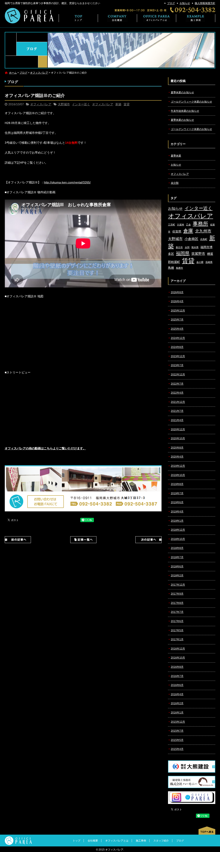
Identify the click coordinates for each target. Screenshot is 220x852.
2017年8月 (177, 602)
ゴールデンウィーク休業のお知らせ (191, 101)
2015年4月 (177, 749)
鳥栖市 (179, 268)
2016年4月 (177, 694)
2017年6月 (177, 621)
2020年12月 (178, 429)
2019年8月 (177, 484)
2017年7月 (177, 611)
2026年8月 (177, 292)
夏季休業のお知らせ (182, 92)
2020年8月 (177, 447)
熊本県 (195, 247)
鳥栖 (171, 267)
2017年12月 (178, 584)
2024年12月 (178, 338)
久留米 (180, 224)
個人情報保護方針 (205, 3)
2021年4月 (177, 420)
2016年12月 (178, 648)
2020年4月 (177, 456)
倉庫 (188, 231)
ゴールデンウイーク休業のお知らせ (191, 129)
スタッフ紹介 (161, 840)
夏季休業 (176, 155)
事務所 (200, 224)
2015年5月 (177, 740)
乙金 (188, 224)
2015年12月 (178, 721)
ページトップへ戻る (207, 830)
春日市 (179, 247)
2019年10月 (178, 475)
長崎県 (208, 262)
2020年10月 (178, 438)
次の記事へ (148, 539)
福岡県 (182, 253)
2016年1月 (177, 712)
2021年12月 (178, 401)
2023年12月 (178, 356)
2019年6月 (177, 502)
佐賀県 (176, 231)
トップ (78, 18)
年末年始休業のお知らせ (185, 110)
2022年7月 (177, 383)
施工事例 (195, 18)
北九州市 (203, 231)
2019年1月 (177, 520)
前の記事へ (18, 539)
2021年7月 (177, 410)
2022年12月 (178, 374)
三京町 (171, 224)
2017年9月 (177, 593)
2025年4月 (177, 328)
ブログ (171, 3)
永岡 (187, 247)
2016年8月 (177, 666)
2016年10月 (178, 657)
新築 (118, 104)
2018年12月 (178, 529)
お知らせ (185, 3)
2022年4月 (177, 392)
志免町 (203, 239)
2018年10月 (178, 539)
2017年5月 (177, 630)
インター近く (81, 104)
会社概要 (117, 18)
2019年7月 (177, 493)
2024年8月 (177, 347)
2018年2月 (177, 575)
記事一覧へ (83, 539)
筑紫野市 (198, 253)
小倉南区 (191, 239)
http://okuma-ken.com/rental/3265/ (67, 182)
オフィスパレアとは (156, 18)
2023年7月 (177, 365)
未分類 (175, 182)
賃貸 (127, 104)
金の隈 (199, 262)
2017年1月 (177, 639)
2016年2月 (177, 703)
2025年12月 (178, 310)
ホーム (13, 72)
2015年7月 (177, 730)
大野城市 (64, 104)
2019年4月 (177, 511)
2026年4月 (177, 301)
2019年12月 (178, 465)
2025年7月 (177, 319)
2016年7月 (177, 676)
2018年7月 (177, 557)
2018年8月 (177, 548)
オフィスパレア (39, 72)
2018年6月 (177, 566)
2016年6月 (177, 685)
